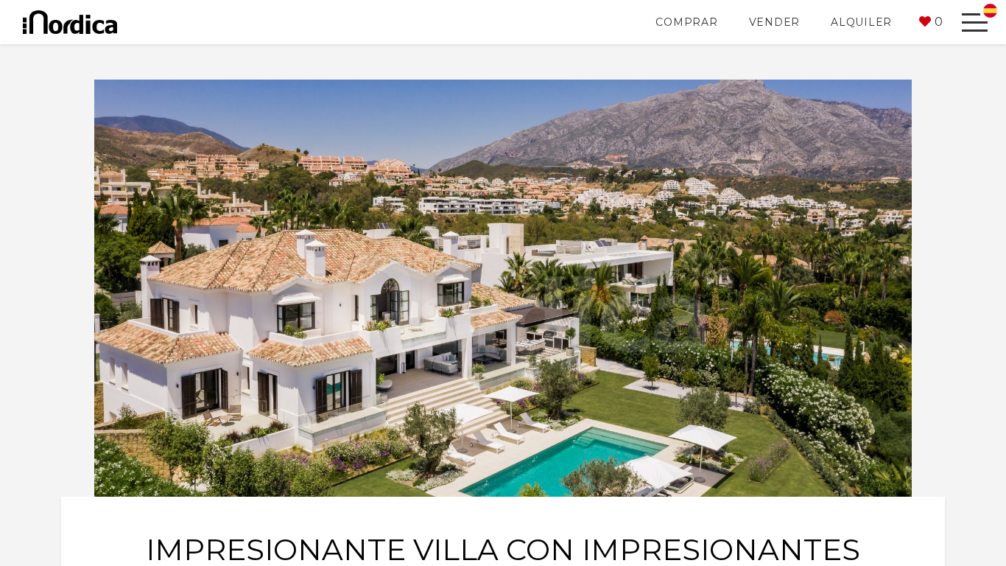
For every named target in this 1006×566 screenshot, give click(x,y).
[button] (930, 22)
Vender (775, 22)
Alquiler (861, 22)
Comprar (686, 22)
